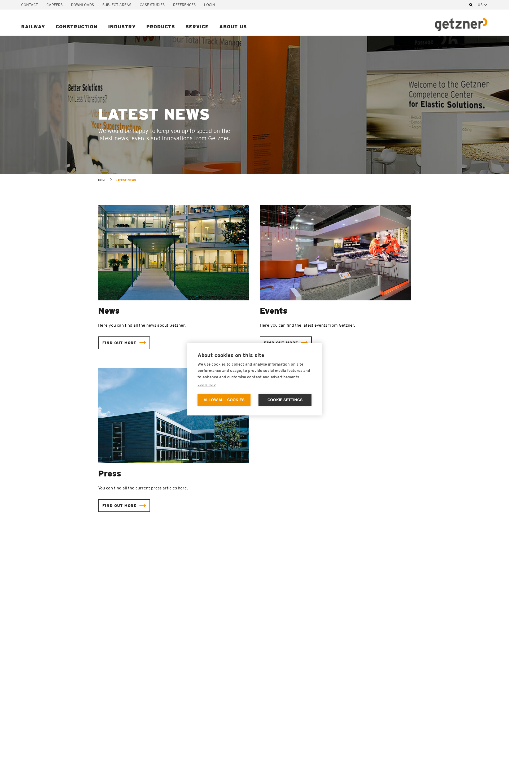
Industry (122, 26)
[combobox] (483, 5)
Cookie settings (284, 400)
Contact (29, 5)
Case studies (152, 5)
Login (209, 5)
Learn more (207, 385)
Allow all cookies (224, 400)
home (102, 180)
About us (233, 26)
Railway (33, 26)
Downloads (82, 5)
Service (197, 26)
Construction (77, 26)
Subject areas (116, 5)
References (184, 5)
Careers (54, 5)
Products (160, 26)
